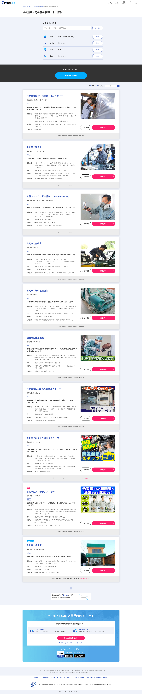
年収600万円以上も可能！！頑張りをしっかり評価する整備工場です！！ (48, 158)
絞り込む (97, 28)
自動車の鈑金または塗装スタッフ (43, 438)
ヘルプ (75, 677)
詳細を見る (103, 127)
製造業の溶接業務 (35, 337)
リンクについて (45, 677)
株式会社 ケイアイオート (35, 151)
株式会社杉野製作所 (33, 342)
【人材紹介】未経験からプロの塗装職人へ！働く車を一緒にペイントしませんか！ (51, 207)
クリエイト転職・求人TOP (27, 6)
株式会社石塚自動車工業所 (35, 549)
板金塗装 (42, 6)
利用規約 (36, 677)
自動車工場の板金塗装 (37, 290)
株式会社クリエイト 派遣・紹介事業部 (40, 200)
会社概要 (82, 677)
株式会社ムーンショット (35, 442)
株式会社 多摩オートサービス (37, 100)
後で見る (86, 127)
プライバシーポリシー (66, 677)
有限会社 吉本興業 (33, 496)
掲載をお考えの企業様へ (102, 677)
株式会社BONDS (32, 247)
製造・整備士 (36, 6)
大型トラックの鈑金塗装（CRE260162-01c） (48, 196)
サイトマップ (54, 677)
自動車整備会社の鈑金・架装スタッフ (45, 96)
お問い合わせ (90, 677)
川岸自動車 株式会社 (34, 393)
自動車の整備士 (34, 147)
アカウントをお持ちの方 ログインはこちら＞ (71, 643)
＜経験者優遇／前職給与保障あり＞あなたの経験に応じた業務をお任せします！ (50, 302)
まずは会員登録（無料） (71, 638)
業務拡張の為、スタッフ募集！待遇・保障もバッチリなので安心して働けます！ (50, 556)
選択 (97, 36)
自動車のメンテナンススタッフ (42, 491)
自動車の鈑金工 (34, 545)
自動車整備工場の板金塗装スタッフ (44, 389)
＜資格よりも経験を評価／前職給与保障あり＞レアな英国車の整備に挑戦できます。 (52, 254)
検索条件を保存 (71, 76)
